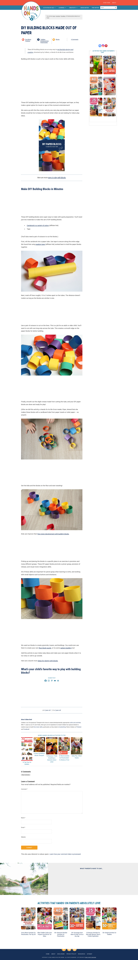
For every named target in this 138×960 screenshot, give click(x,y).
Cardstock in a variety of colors (38, 225)
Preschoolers (44, 42)
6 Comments (74, 39)
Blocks (57, 39)
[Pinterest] (51, 680)
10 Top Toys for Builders (27, 763)
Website (23, 837)
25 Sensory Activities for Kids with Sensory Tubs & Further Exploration (93, 934)
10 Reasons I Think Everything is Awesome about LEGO (51, 759)
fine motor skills (38, 727)
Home (101, 2)
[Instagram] (48, 680)
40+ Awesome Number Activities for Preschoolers (60, 934)
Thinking (27, 41)
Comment (24, 789)
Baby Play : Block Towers (77, 757)
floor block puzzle (45, 648)
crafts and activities (75, 722)
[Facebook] (45, 680)
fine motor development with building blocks (53, 534)
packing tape (40, 244)
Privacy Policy (71, 954)
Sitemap (89, 954)
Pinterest (78, 727)
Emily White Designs (90, 957)
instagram (75, 949)
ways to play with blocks (57, 178)
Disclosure (61, 954)
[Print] (58, 680)
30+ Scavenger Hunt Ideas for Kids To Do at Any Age (77, 934)
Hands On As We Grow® (31, 11)
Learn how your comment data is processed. (65, 854)
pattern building (66, 648)
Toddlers (42, 39)
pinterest (69, 949)
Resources (81, 954)
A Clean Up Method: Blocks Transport (39, 754)
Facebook (26, 729)
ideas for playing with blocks (48, 661)
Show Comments (26, 774)
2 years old (58, 710)
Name (23, 818)
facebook (64, 949)
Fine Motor (28, 39)
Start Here (106, 2)
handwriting (62, 727)
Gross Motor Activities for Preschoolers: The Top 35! (28, 933)
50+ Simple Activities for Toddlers (109, 933)
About (114, 2)
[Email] (55, 680)
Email (23, 827)
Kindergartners (44, 41)
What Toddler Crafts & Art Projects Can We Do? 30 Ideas (44, 934)
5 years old (48, 710)
